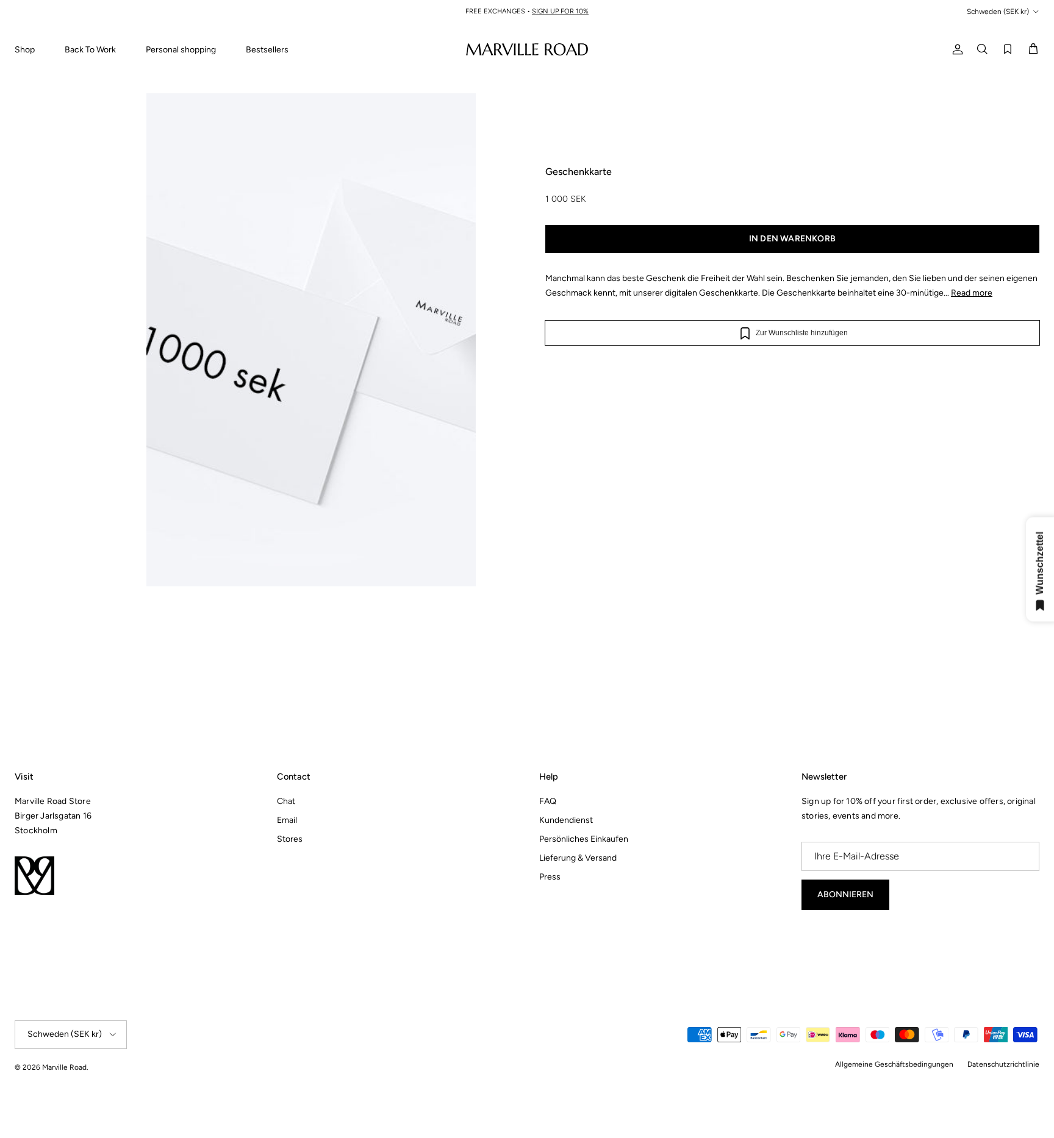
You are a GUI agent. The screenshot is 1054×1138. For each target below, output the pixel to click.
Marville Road (64, 1067)
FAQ (547, 801)
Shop (25, 49)
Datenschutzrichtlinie (1003, 1064)
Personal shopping (181, 49)
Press (550, 877)
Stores (290, 839)
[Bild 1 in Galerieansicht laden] (311, 389)
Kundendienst (566, 820)
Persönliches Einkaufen (583, 839)
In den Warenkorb (792, 238)
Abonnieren (845, 894)
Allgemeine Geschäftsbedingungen (894, 1064)
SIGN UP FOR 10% (560, 11)
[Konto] (955, 49)
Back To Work (90, 49)
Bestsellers (267, 49)
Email (287, 820)
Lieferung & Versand (578, 858)
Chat (286, 801)
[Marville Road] (527, 49)
